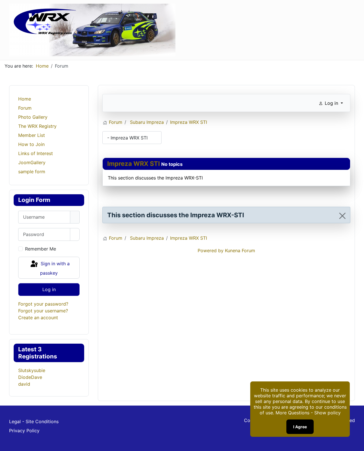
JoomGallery (32, 162)
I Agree (300, 426)
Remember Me (40, 249)
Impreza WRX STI (133, 163)
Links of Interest (35, 153)
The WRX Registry (37, 126)
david (24, 384)
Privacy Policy (24, 430)
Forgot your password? (43, 304)
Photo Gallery (32, 117)
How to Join (31, 144)
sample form (31, 171)
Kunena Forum (240, 250)
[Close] (342, 216)
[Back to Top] (356, 443)
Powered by (211, 250)
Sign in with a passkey (54, 268)
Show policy (327, 412)
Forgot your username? (43, 311)
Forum (25, 108)
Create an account (38, 317)
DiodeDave (30, 377)
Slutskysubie (31, 370)
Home (24, 99)
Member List (31, 135)
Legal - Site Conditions (34, 421)
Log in (49, 289)
